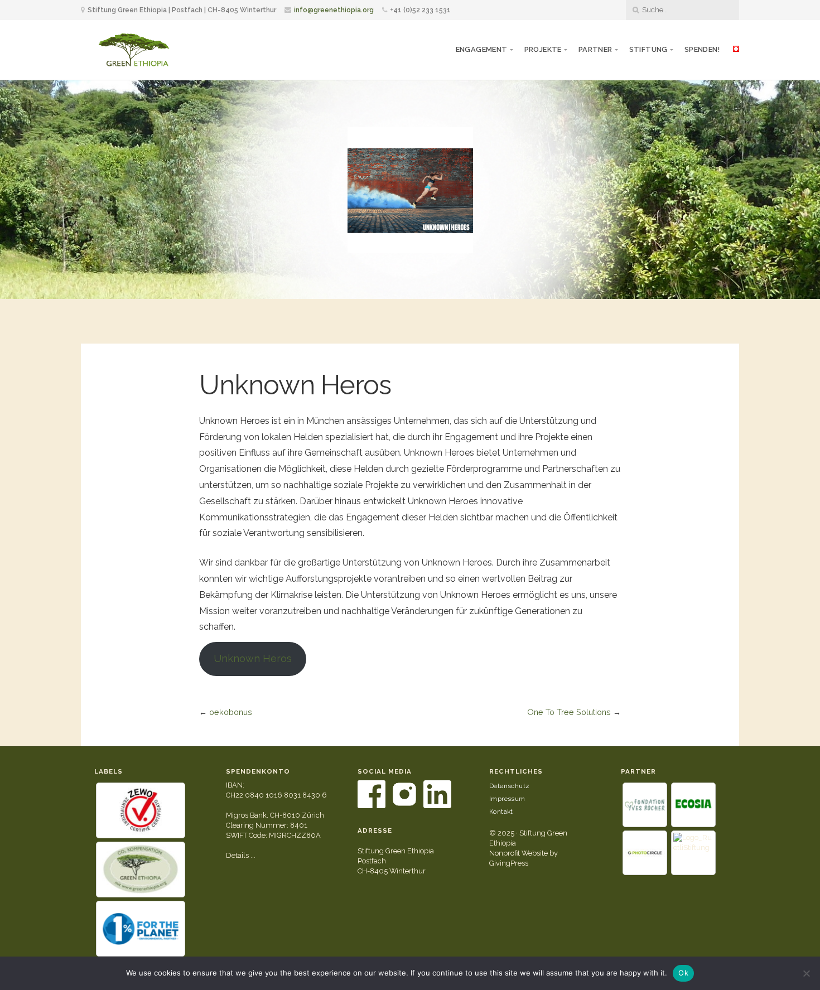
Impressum (507, 799)
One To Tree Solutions (569, 712)
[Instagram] (405, 805)
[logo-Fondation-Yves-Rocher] (645, 805)
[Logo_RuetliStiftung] (693, 852)
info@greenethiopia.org (334, 10)
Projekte (543, 49)
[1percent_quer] (140, 929)
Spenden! (702, 49)
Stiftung (648, 49)
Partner (595, 49)
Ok (683, 972)
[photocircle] (645, 852)
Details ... (240, 855)
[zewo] (140, 810)
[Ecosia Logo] (693, 805)
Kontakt (501, 811)
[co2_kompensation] (140, 869)
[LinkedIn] (437, 805)
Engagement (482, 49)
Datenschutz (509, 786)
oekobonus (230, 712)
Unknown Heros (253, 658)
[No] (806, 973)
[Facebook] (372, 805)
